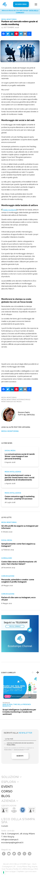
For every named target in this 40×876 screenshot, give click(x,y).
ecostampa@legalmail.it (12, 842)
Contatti (4, 826)
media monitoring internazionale (15, 399)
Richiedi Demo (21, 4)
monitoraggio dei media (11, 401)
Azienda (8, 800)
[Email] (25, 34)
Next (37, 672)
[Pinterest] (16, 34)
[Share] (29, 34)
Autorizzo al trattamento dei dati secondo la (20, 743)
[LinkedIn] (12, 34)
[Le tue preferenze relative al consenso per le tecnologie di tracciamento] (4, 872)
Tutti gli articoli (26, 415)
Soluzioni (10, 777)
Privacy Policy (11, 744)
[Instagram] (24, 853)
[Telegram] (21, 34)
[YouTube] (9, 853)
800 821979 (8, 837)
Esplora (8, 781)
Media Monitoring (9, 19)
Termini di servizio (19, 749)
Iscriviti (20, 756)
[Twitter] (8, 34)
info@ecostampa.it (9, 839)
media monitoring (9, 397)
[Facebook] (3, 34)
